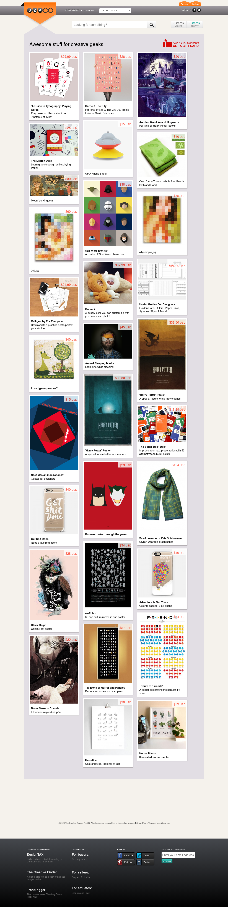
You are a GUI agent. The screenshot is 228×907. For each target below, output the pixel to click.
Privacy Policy (141, 822)
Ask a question (79, 859)
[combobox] (115, 10)
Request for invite (81, 877)
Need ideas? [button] (72, 10)
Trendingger (36, 889)
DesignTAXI (35, 854)
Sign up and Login (81, 892)
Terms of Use (154, 822)
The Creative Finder (42, 872)
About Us (165, 822)
